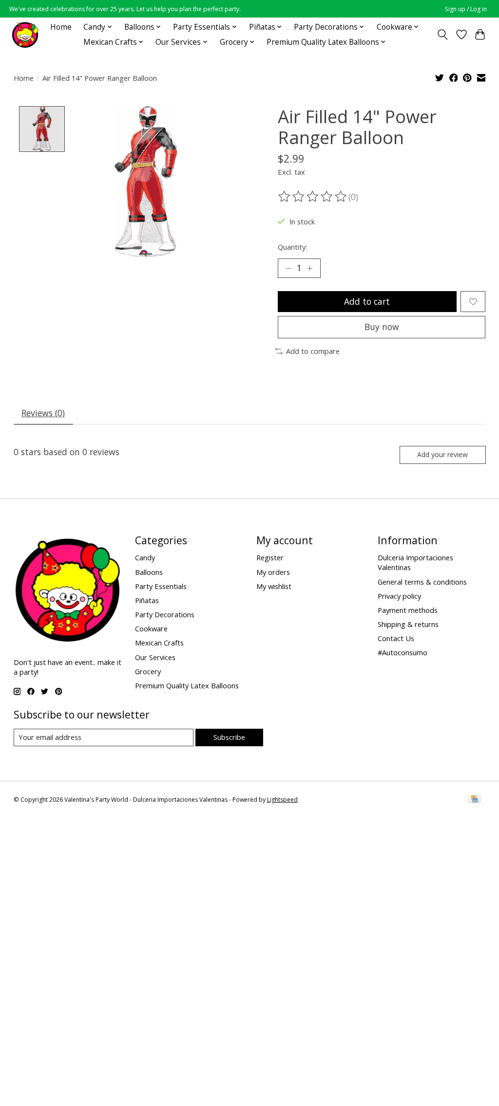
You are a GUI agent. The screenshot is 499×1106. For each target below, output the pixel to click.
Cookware (151, 628)
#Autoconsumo (402, 652)
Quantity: (292, 247)
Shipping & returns (408, 624)
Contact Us (396, 638)
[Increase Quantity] (309, 268)
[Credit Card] (474, 800)
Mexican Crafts (159, 642)
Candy (145, 557)
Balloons (149, 572)
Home (61, 27)
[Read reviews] (313, 196)
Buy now (382, 326)
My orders (273, 572)
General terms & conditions (422, 582)
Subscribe (229, 737)
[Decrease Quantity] (288, 268)
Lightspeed (282, 799)
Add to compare (313, 351)
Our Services (155, 657)
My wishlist (273, 586)
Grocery (148, 671)
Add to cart (367, 301)
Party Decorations (164, 614)
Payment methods (408, 610)
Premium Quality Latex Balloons (187, 685)
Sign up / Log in (466, 9)
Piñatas (147, 600)
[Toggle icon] (442, 34)
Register (270, 557)
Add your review (442, 454)
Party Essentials (161, 586)
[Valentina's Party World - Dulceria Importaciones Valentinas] (25, 34)
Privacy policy (399, 596)
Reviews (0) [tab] (43, 413)
